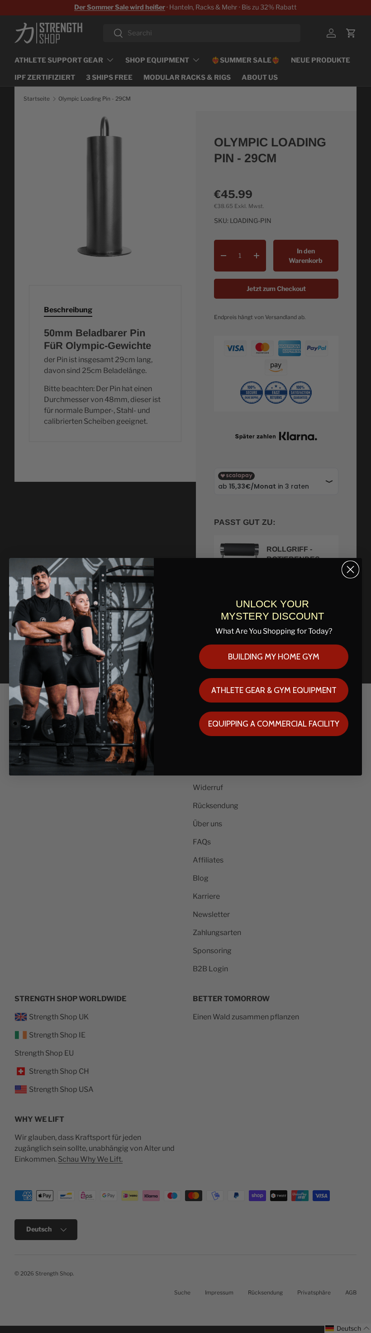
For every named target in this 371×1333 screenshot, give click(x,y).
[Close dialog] (350, 569)
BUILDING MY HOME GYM (273, 657)
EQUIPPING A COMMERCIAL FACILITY (273, 724)
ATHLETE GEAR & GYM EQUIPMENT (274, 690)
